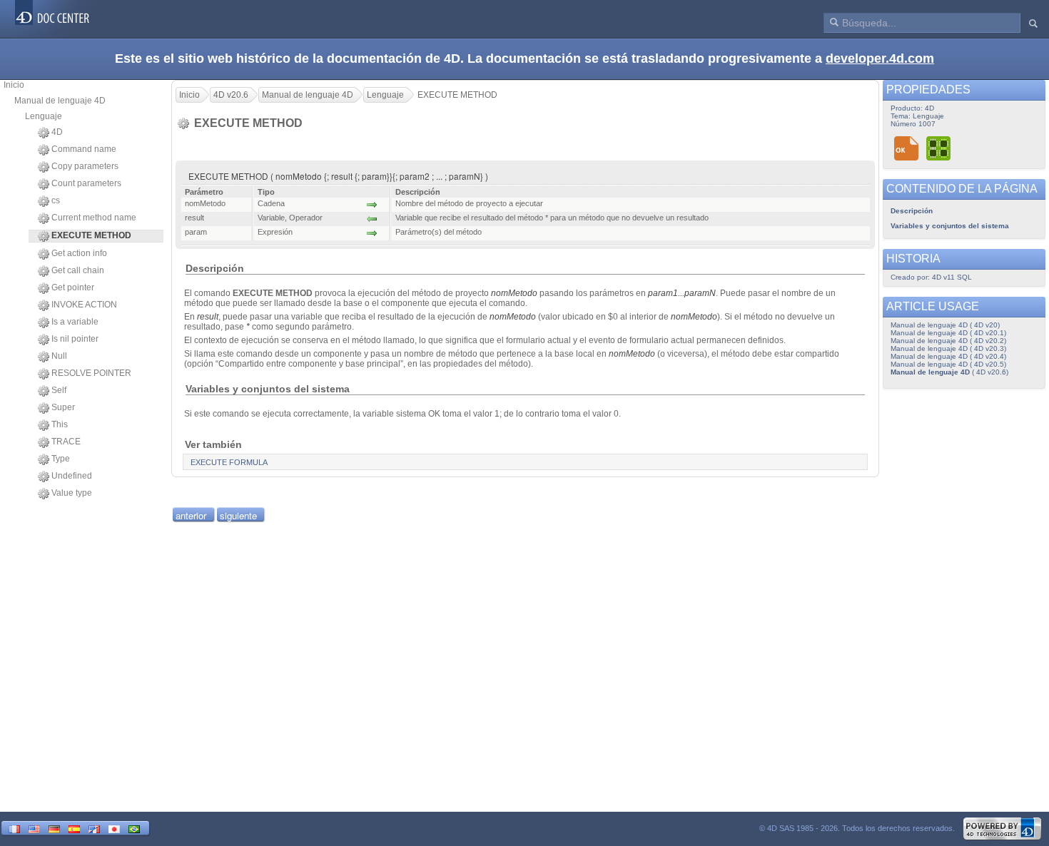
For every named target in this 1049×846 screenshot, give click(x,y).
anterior (191, 515)
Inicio (14, 85)
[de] (54, 828)
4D (57, 132)
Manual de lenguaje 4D (60, 101)
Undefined (71, 476)
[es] (74, 828)
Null (59, 356)
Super (63, 407)
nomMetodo (514, 293)
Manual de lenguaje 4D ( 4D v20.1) (948, 333)
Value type (71, 493)
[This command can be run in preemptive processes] (939, 148)
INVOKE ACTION (84, 305)
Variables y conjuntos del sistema (950, 226)
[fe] (94, 828)
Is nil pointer (74, 339)
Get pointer (72, 287)
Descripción (912, 211)
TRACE (66, 442)
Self (58, 390)
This (59, 424)
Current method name (93, 218)
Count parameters (86, 183)
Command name (83, 149)
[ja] (114, 828)
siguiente (238, 515)
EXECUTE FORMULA (229, 462)
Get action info (79, 253)
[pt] (134, 828)
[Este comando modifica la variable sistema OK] (907, 148)
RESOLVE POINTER (91, 373)
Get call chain (77, 270)
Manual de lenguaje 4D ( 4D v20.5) (948, 364)
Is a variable (74, 322)
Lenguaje (43, 116)
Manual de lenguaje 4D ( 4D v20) (945, 325)
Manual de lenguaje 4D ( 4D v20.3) (948, 348)
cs (55, 200)
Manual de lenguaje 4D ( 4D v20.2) (948, 341)
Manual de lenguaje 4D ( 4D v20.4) (948, 356)
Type (60, 459)
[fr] (14, 828)
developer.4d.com (880, 58)
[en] (34, 828)
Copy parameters (84, 166)
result (207, 317)
